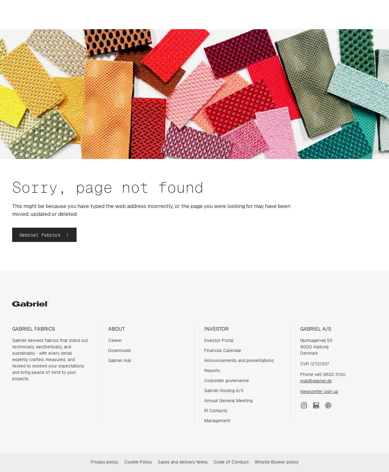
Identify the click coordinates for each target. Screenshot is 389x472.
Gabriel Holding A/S (223, 390)
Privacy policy (104, 462)
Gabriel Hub (119, 360)
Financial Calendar (222, 350)
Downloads (119, 350)
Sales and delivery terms (183, 462)
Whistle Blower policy (276, 462)
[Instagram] (304, 405)
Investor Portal (219, 340)
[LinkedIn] (316, 405)
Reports (212, 370)
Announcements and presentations (239, 360)
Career (115, 340)
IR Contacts (215, 410)
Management (217, 420)
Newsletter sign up (319, 391)
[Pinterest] (328, 405)
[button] (44, 235)
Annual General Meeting (228, 400)
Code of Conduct (231, 462)
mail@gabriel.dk (316, 381)
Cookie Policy (138, 462)
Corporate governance (226, 380)
